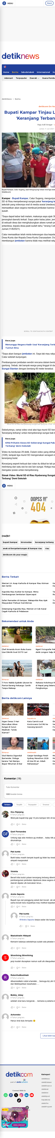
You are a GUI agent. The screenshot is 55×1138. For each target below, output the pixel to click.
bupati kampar (10, 542)
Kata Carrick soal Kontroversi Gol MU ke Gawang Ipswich (37, 724)
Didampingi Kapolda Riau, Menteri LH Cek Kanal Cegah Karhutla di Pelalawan (24, 610)
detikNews (7, 99)
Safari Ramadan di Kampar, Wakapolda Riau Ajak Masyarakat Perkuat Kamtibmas (24, 601)
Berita (15, 72)
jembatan (20, 241)
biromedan (26, 542)
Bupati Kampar (20, 198)
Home (6, 72)
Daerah (34, 78)
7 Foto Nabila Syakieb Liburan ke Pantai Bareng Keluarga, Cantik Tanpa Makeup (17, 685)
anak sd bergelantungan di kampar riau (22, 548)
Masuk (49, 3)
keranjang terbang (44, 542)
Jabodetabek (27, 72)
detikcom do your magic (15, 554)
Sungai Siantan (10, 369)
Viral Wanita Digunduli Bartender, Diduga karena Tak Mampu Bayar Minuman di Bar (12, 759)
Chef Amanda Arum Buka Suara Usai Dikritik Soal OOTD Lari (16, 650)
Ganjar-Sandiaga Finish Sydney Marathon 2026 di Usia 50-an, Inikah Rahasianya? (38, 759)
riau (47, 548)
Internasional (43, 72)
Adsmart (8, 78)
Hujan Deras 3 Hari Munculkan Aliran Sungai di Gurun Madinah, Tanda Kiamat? (10, 727)
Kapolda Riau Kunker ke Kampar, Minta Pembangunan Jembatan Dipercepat (20, 593)
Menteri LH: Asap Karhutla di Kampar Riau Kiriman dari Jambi (25, 584)
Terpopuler (21, 78)
